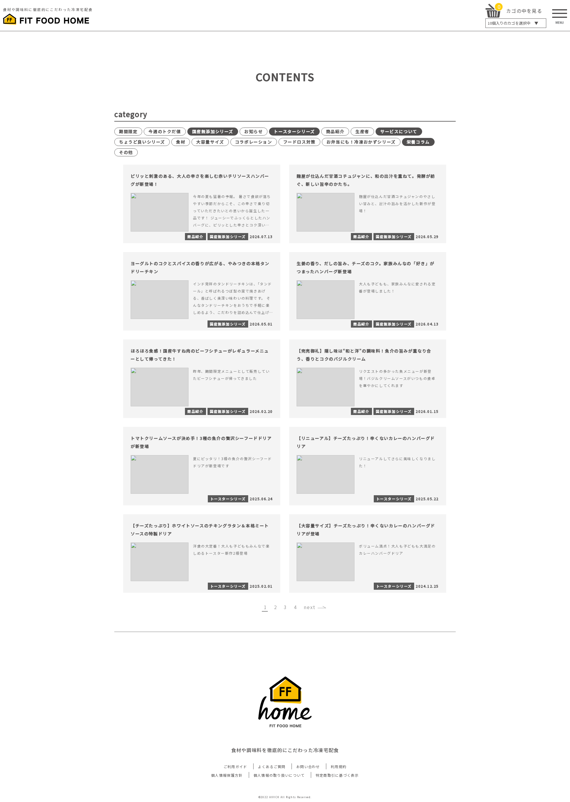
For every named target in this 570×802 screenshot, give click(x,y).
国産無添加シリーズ (212, 131)
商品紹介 (335, 131)
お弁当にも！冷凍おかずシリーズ (361, 142)
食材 (180, 142)
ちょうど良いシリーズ (142, 142)
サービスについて (398, 131)
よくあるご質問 (272, 766)
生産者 (362, 131)
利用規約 (338, 766)
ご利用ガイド (235, 766)
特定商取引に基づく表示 (337, 775)
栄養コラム (418, 142)
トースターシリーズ (294, 131)
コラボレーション (253, 142)
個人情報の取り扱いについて (279, 775)
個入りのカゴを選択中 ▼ (513, 23)
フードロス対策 (299, 142)
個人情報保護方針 (227, 775)
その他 (126, 152)
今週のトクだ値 (164, 131)
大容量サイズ (210, 142)
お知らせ (253, 131)
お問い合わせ (308, 766)
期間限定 (128, 131)
